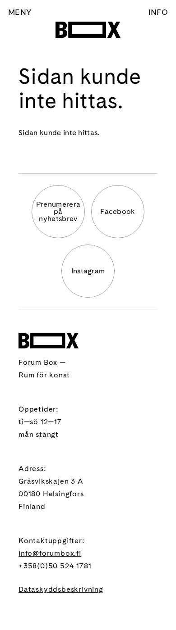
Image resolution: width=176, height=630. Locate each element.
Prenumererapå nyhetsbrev (58, 211)
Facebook (117, 211)
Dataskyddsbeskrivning (61, 589)
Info (158, 12)
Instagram (88, 271)
